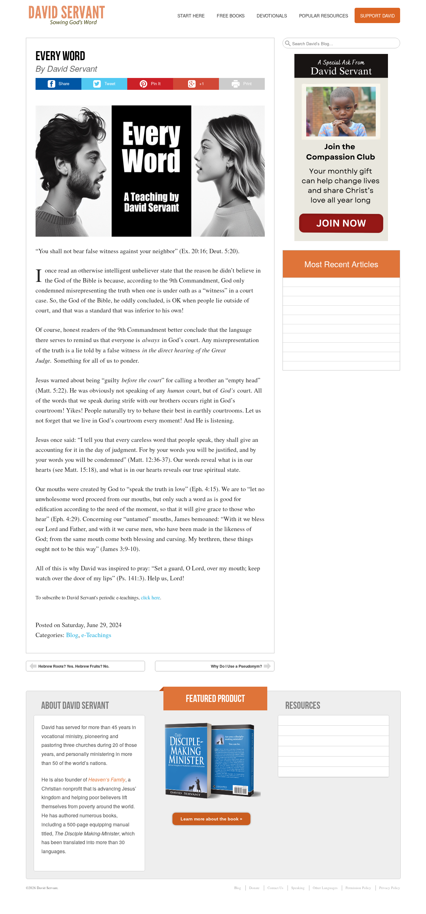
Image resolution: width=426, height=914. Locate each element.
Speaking (298, 887)
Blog (72, 635)
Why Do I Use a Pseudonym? (241, 667)
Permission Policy (358, 887)
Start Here (191, 15)
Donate (254, 887)
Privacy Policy (389, 887)
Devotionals (272, 15)
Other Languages (325, 887)
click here (150, 597)
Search (288, 43)
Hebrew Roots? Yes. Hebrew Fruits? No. (69, 667)
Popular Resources (323, 15)
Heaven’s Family (106, 779)
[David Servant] (71, 15)
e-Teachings (96, 635)
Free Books (230, 15)
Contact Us (275, 887)
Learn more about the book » (211, 818)
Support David (377, 15)
